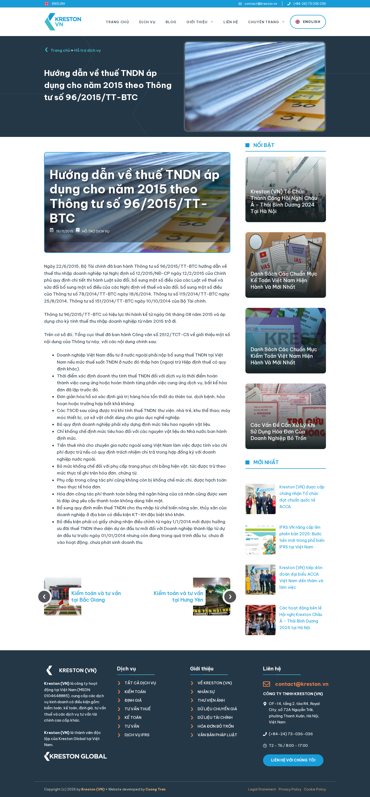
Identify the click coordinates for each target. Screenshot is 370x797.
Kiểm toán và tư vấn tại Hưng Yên (178, 596)
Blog (171, 22)
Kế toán (133, 717)
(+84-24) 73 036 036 (309, 4)
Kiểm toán (135, 691)
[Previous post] (44, 596)
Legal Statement (262, 789)
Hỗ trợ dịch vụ (87, 50)
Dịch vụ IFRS (137, 734)
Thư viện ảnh (211, 700)
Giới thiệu (197, 22)
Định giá (133, 700)
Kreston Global (72, 738)
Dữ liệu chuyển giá (217, 708)
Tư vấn (132, 726)
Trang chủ (117, 22)
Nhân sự (206, 691)
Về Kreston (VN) (215, 683)
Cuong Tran (155, 789)
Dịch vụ (147, 22)
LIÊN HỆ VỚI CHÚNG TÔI (293, 760)
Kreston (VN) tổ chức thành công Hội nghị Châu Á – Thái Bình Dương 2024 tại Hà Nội (283, 201)
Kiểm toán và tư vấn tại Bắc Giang (96, 596)
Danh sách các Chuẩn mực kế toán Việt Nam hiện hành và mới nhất (283, 280)
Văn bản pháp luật (217, 734)
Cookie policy (315, 789)
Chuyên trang (263, 22)
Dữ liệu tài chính (215, 717)
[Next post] (230, 596)
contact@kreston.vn (261, 4)
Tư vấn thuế (138, 708)
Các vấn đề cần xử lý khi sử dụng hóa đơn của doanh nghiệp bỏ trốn (282, 431)
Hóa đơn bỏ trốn (216, 726)
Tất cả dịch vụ (140, 683)
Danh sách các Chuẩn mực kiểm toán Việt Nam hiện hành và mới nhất (283, 356)
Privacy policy (290, 789)
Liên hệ (231, 22)
